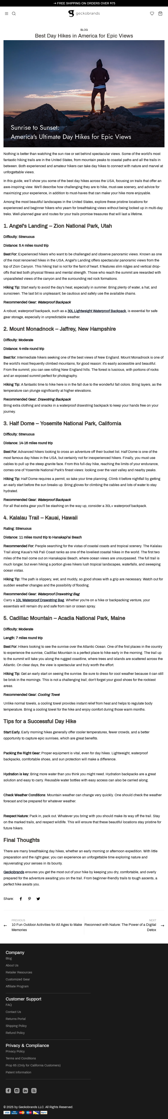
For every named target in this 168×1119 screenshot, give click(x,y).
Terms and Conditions (21, 1058)
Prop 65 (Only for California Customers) (33, 1065)
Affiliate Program (17, 986)
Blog (84, 29)
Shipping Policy (16, 1026)
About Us (12, 965)
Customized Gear (18, 979)
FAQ (9, 1005)
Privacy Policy (15, 1051)
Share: (9, 899)
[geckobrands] (84, 13)
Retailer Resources (19, 972)
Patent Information (18, 1072)
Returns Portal (16, 1019)
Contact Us (13, 1012)
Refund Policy (15, 1033)
